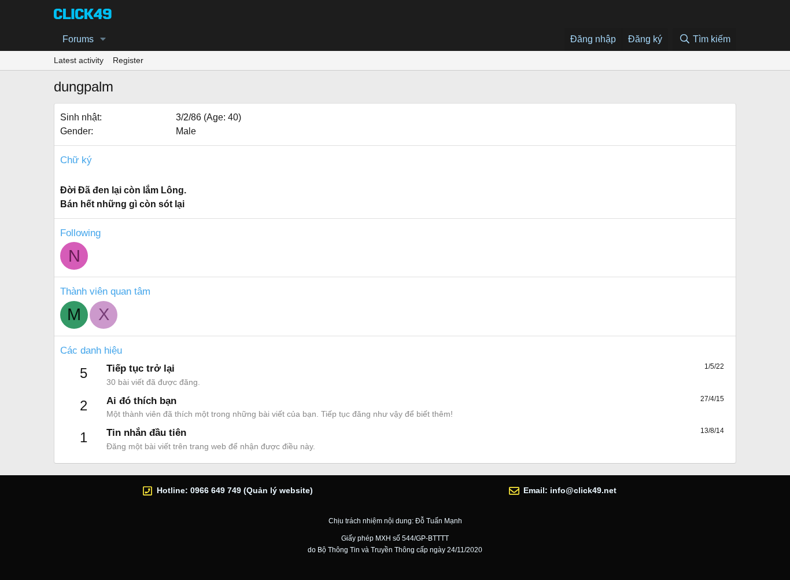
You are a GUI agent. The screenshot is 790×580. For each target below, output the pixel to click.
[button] (103, 39)
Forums (78, 39)
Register (128, 60)
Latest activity (79, 60)
